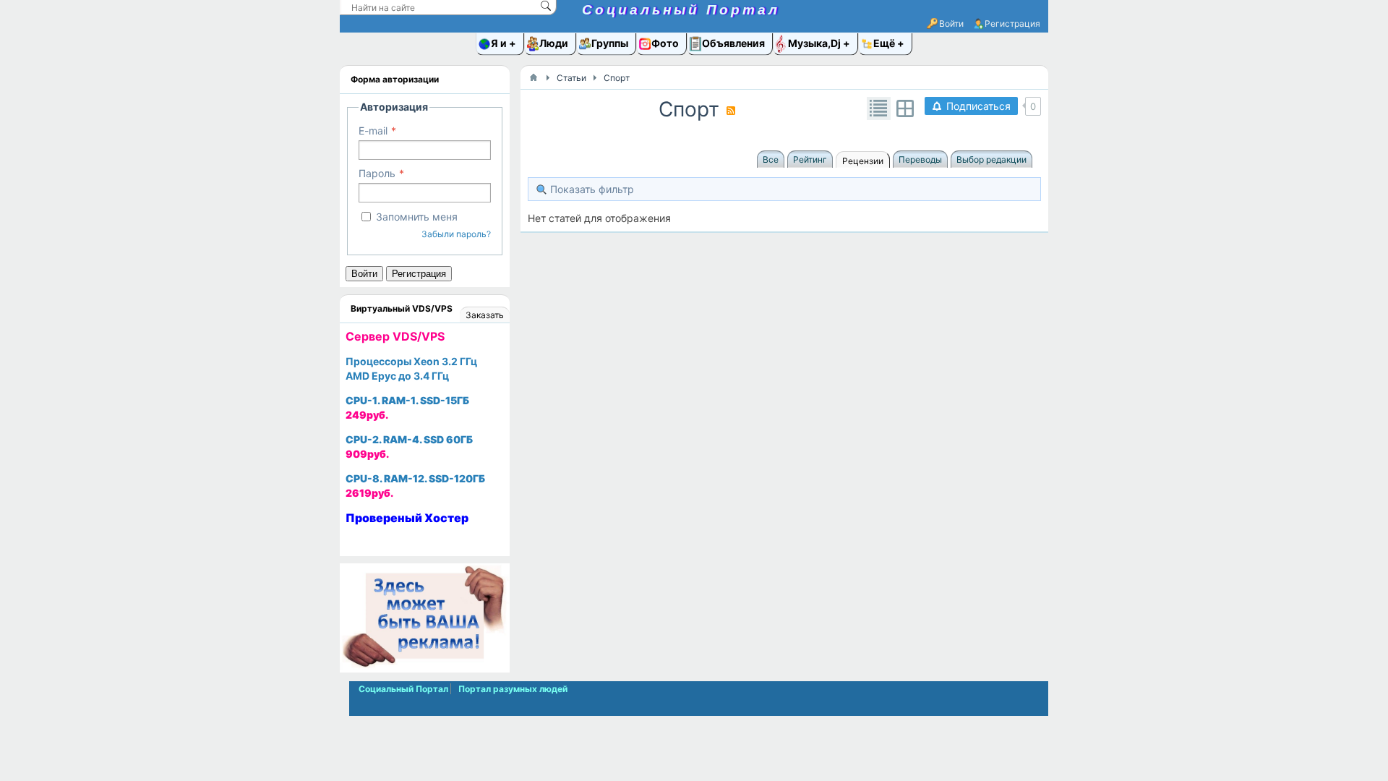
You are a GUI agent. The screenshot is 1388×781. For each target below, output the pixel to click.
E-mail (373, 130)
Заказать (485, 315)
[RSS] (731, 110)
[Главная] (533, 77)
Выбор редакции (991, 159)
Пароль (377, 173)
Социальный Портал (681, 9)
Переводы (920, 159)
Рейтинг (810, 159)
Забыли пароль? (456, 234)
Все (771, 159)
